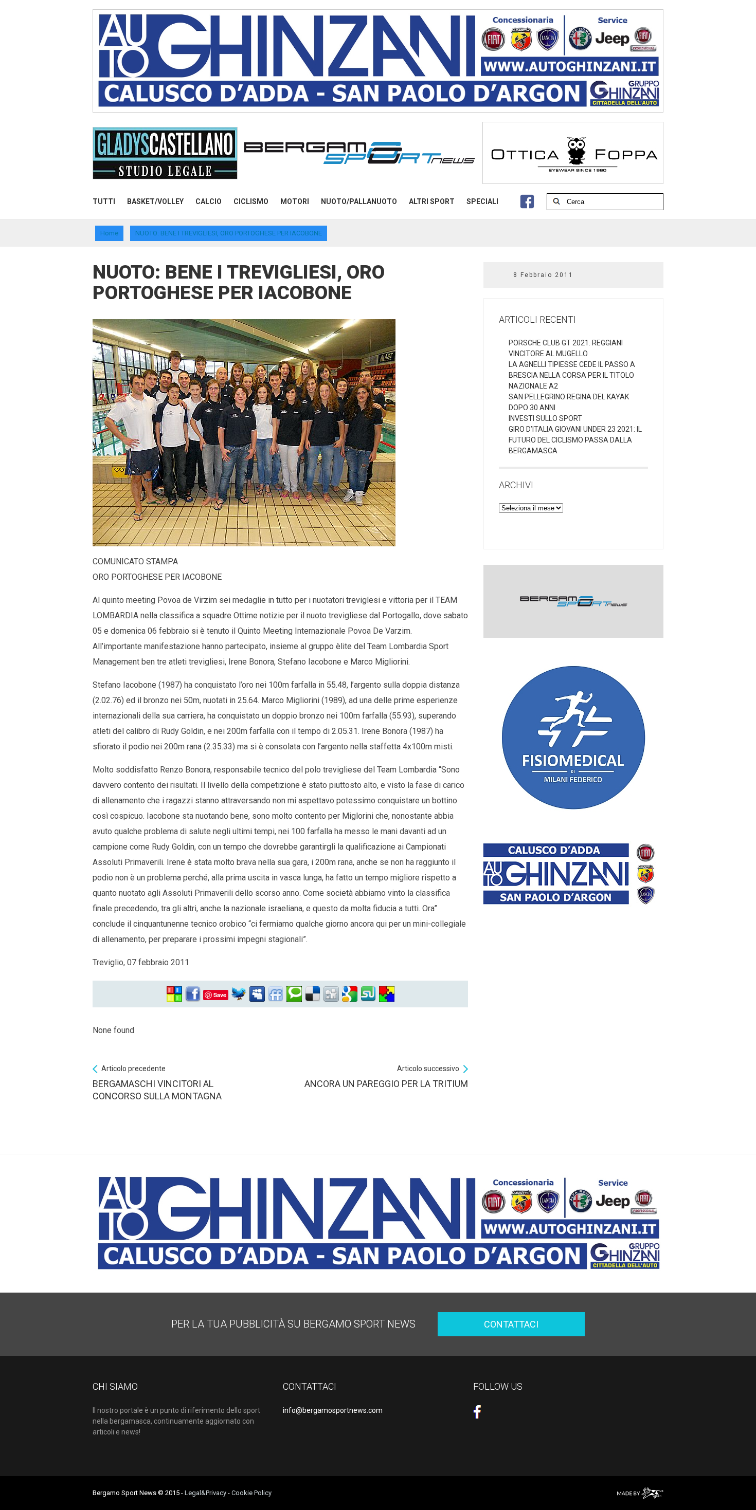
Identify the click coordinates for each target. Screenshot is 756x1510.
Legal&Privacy (205, 1493)
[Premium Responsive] (387, 994)
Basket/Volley (155, 201)
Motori (294, 201)
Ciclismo (250, 201)
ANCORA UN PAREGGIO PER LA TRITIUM (386, 1076)
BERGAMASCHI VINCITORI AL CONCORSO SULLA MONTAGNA (157, 1082)
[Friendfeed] (275, 994)
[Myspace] (257, 994)
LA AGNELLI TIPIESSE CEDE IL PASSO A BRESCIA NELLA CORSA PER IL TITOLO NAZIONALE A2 (572, 375)
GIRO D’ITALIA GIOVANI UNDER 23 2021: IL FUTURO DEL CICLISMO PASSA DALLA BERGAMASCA (575, 440)
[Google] (349, 994)
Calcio (208, 201)
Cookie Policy (251, 1493)
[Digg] (331, 994)
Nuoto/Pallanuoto (359, 201)
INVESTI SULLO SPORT (545, 418)
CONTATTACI (511, 1324)
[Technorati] (294, 994)
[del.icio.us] (312, 994)
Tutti (104, 201)
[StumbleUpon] (368, 994)
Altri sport (432, 201)
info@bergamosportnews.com (333, 1410)
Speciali (482, 201)
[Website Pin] (174, 994)
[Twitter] (238, 994)
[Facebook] (193, 994)
